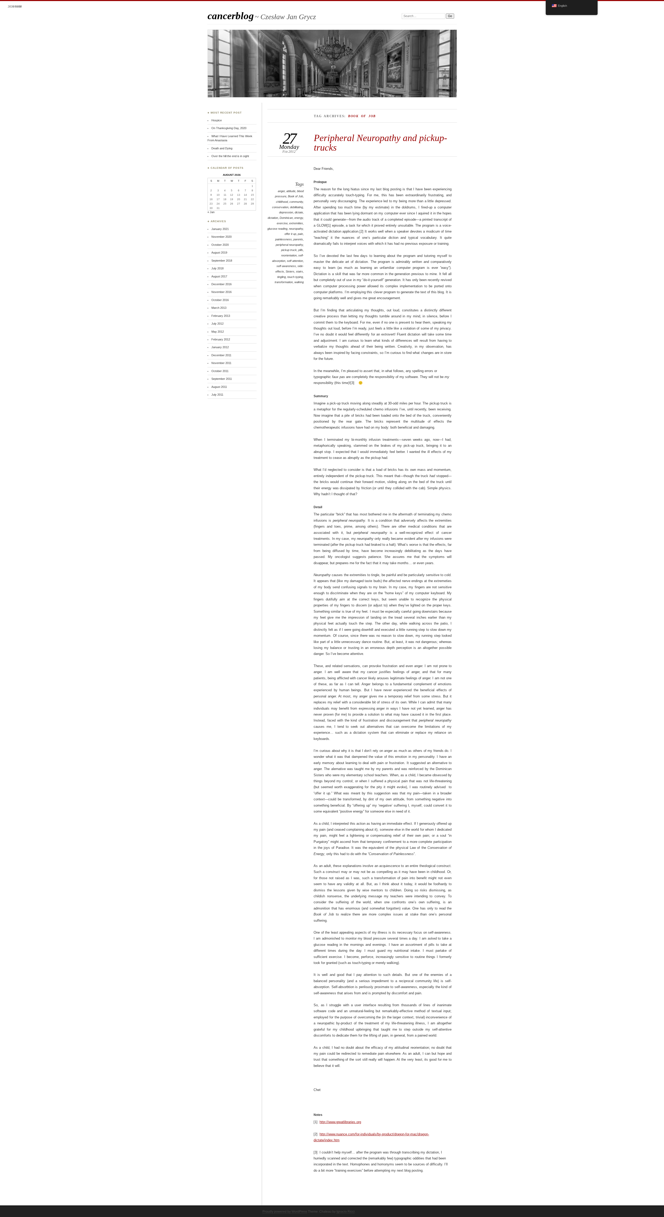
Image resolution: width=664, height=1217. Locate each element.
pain (300, 233)
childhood (282, 201)
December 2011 (221, 355)
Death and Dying (221, 148)
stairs (299, 271)
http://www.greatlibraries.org (340, 1122)
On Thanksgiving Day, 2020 (228, 128)
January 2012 (220, 347)
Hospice (216, 120)
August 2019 (219, 252)
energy (298, 217)
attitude (290, 191)
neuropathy (296, 228)
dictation (273, 217)
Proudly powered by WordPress (284, 1211)
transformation (284, 282)
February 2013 (220, 315)
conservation (280, 207)
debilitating (296, 207)
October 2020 (220, 244)
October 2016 (220, 300)
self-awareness (286, 266)
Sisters (290, 271)
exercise (282, 223)
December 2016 (221, 284)
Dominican (286, 217)
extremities (296, 223)
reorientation (289, 255)
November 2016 (221, 291)
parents (298, 239)
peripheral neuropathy (289, 244)
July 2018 (217, 268)
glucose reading (277, 228)
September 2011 (221, 378)
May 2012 (217, 331)
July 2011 (217, 394)
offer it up (290, 233)
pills (300, 249)
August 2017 (219, 276)
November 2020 (221, 236)
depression (286, 212)
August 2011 (219, 386)
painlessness (283, 239)
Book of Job (295, 196)
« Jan (211, 212)
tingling (281, 276)
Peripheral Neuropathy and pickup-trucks (380, 142)
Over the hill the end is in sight (230, 156)
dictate (299, 212)
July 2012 (217, 323)
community (296, 201)
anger (281, 191)
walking (299, 282)
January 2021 (220, 228)
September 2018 (221, 260)
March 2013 (218, 307)
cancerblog (231, 15)
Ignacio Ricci (345, 1211)
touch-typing (295, 276)
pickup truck (289, 249)
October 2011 (220, 371)
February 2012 (220, 339)
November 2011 (221, 363)
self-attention (295, 260)
